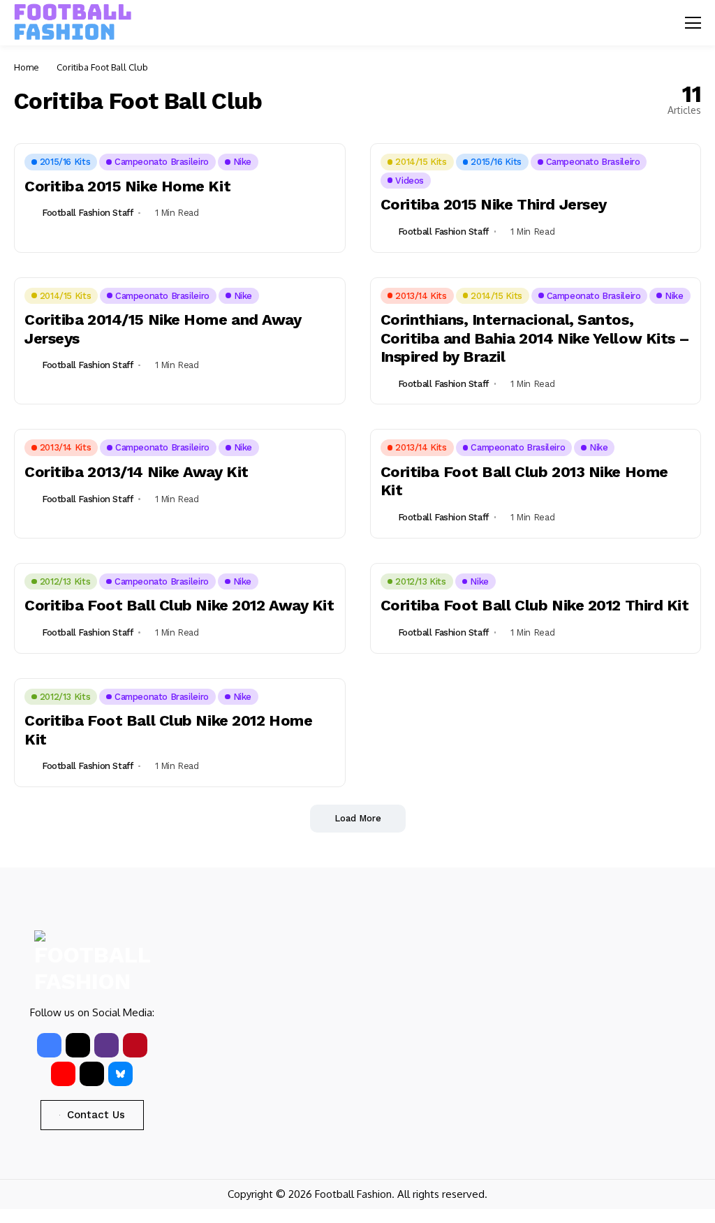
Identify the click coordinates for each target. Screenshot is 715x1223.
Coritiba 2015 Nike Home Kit (127, 186)
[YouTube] (63, 1074)
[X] (78, 1045)
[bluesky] (120, 1074)
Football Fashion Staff (87, 212)
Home (26, 67)
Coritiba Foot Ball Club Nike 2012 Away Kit (179, 605)
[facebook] (49, 1045)
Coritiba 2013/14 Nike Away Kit (136, 472)
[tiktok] (92, 1074)
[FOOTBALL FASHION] (73, 22)
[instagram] (106, 1045)
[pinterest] (135, 1045)
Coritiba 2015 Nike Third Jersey (494, 204)
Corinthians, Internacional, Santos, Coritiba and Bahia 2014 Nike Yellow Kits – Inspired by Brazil (536, 338)
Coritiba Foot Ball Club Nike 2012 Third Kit (535, 605)
